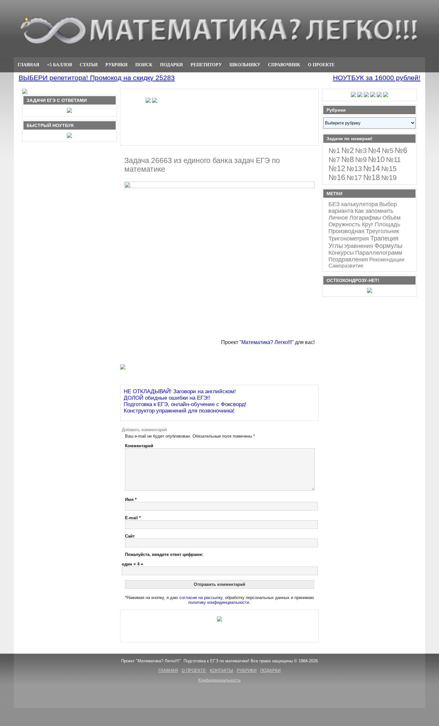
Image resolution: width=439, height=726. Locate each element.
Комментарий (139, 445)
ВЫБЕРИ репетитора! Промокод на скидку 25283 (97, 77)
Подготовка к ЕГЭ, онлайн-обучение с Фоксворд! (185, 404)
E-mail (133, 517)
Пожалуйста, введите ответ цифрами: (164, 554)
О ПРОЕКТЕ (321, 64)
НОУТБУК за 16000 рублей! (376, 77)
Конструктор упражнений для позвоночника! (179, 411)
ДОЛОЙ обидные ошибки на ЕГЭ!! (167, 398)
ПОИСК (143, 64)
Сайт (130, 536)
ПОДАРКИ (171, 64)
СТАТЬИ (89, 64)
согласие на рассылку (200, 597)
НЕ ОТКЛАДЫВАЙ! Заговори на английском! (180, 391)
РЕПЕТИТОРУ (206, 64)
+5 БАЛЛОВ (59, 64)
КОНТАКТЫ (221, 670)
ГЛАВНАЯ (28, 64)
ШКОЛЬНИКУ (244, 64)
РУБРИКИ (116, 64)
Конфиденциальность (219, 680)
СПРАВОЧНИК (284, 64)
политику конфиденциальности (218, 602)
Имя (131, 499)
